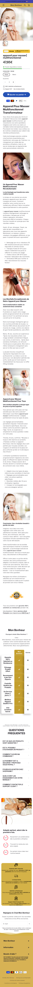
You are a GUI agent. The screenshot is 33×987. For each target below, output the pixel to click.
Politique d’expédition (24, 983)
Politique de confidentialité (23, 977)
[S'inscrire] (29, 923)
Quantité (6, 78)
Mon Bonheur (10, 977)
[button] (3, 5)
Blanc (14, 74)
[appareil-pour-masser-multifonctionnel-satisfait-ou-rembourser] (17, 602)
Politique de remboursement (17, 980)
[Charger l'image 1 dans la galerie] (5, 43)
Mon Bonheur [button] (9, 941)
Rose (6, 74)
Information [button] (8, 947)
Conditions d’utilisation (10, 983)
